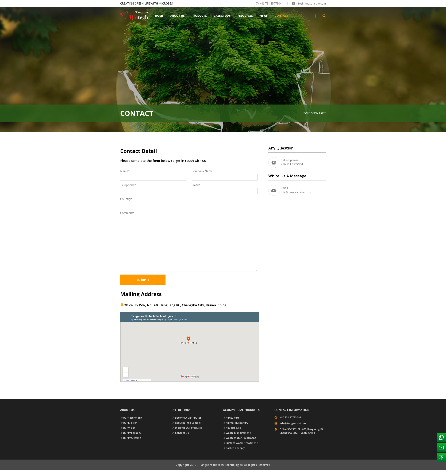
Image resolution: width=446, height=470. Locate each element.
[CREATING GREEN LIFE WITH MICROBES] (134, 15)
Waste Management (237, 432)
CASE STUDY (222, 16)
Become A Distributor (186, 417)
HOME (159, 16)
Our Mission (128, 422)
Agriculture (231, 417)
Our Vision (128, 427)
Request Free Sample (186, 422)
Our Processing (130, 438)
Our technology (131, 417)
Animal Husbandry (235, 422)
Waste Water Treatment (239, 438)
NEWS (264, 16)
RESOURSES (245, 16)
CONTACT (282, 16)
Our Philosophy (130, 432)
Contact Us (180, 432)
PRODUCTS (199, 16)
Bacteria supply (234, 448)
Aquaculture (232, 427)
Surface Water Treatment (240, 443)
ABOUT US (177, 16)
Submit (142, 279)
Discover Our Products (187, 427)
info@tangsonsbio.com (309, 3)
